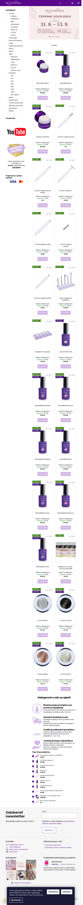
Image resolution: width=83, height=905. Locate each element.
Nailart (11, 97)
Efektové (14, 65)
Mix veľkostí (15, 95)
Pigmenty (14, 57)
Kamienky (12, 73)
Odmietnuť (53, 892)
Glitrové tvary (15, 70)
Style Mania (13, 108)
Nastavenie (16, 900)
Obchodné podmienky (53, 845)
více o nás (56, 736)
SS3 (12, 76)
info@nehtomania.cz (16, 845)
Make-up (14, 30)
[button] (33, 23)
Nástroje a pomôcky (16, 106)
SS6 (12, 84)
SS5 (12, 81)
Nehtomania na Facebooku (18, 849)
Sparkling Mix (15, 59)
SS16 (12, 89)
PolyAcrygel (13, 38)
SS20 (12, 92)
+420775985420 (14, 847)
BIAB (12, 22)
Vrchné (13, 32)
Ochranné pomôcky (16, 103)
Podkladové (15, 19)
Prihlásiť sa (49, 830)
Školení (11, 111)
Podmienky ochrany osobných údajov (58, 847)
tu (42, 895)
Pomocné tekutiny (15, 41)
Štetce (11, 49)
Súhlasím (67, 892)
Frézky (11, 43)
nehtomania (13, 852)
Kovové (13, 68)
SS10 (12, 87)
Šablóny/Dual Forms (16, 46)
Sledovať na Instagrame (22, 883)
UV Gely (11, 13)
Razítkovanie (13, 100)
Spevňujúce (15, 24)
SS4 (12, 78)
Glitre (11, 54)
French (13, 35)
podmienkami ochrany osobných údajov (58, 822)
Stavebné (14, 27)
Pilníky (11, 51)
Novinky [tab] (54, 45)
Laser (12, 62)
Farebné (14, 16)
